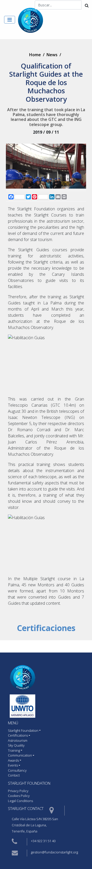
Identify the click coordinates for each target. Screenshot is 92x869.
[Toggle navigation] (9, 20)
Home (35, 55)
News (52, 55)
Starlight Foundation (29, 783)
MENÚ (13, 722)
